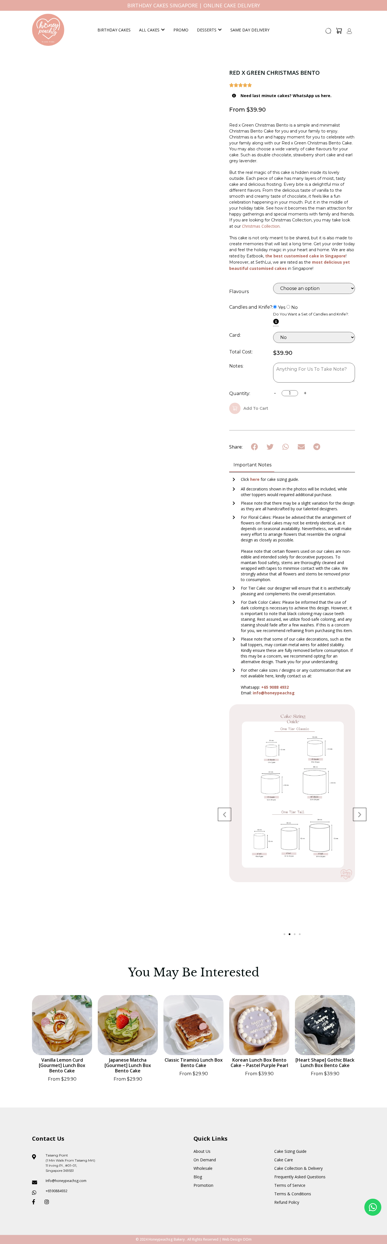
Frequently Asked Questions (300, 1176)
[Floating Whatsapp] (372, 1207)
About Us (202, 1151)
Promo (180, 30)
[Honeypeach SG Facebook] (36, 1201)
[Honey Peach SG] (48, 30)
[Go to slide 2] (289, 934)
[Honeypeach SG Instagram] (48, 1201)
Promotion (203, 1185)
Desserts (206, 30)
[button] (329, 32)
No (294, 307)
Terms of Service (289, 1185)
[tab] (251, 465)
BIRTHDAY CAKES (114, 30)
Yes (281, 307)
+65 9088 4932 (275, 687)
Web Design (232, 1239)
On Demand (205, 1159)
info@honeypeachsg (274, 692)
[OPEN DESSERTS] (220, 30)
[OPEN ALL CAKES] (163, 30)
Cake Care (283, 1159)
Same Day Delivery (249, 30)
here (255, 479)
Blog (198, 1176)
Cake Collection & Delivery (298, 1168)
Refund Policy (286, 1202)
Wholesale (203, 1168)
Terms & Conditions (292, 1193)
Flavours (239, 291)
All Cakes (149, 30)
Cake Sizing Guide (290, 1151)
